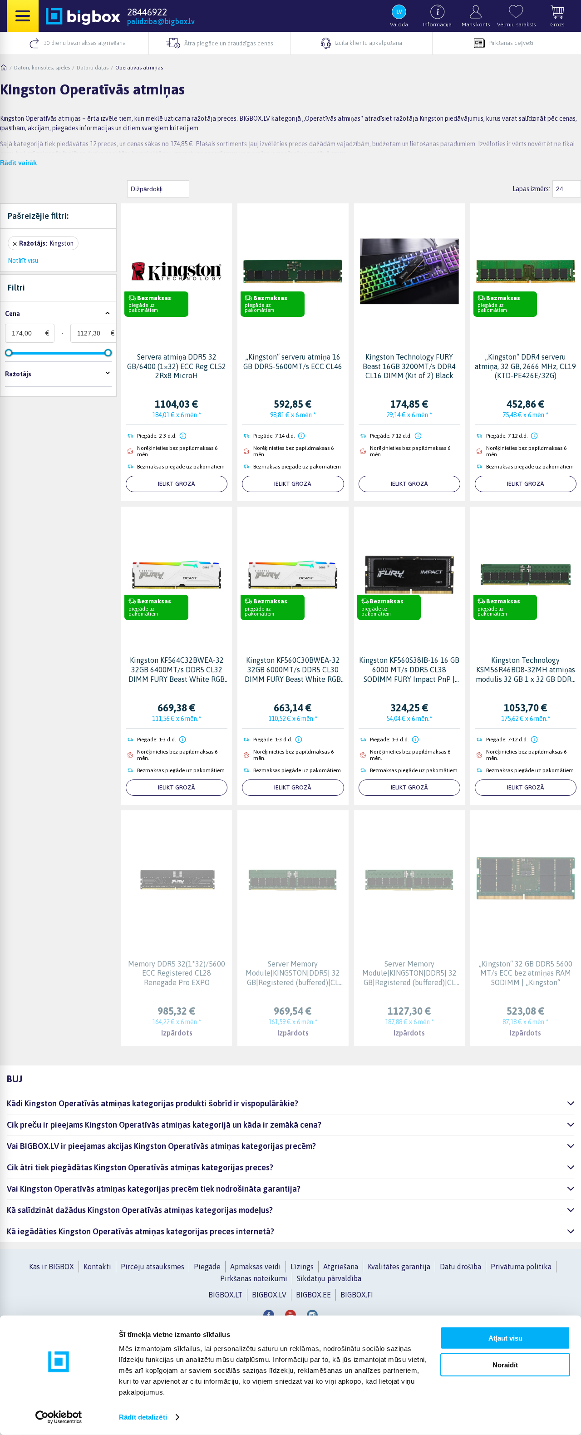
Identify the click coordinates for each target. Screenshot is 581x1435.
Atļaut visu (505, 1338)
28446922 (147, 11)
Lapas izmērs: (531, 188)
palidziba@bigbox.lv (161, 21)
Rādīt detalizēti (143, 1417)
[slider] (8, 352)
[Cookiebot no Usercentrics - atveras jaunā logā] (58, 1417)
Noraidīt (505, 1364)
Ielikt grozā (176, 483)
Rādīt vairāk (18, 162)
